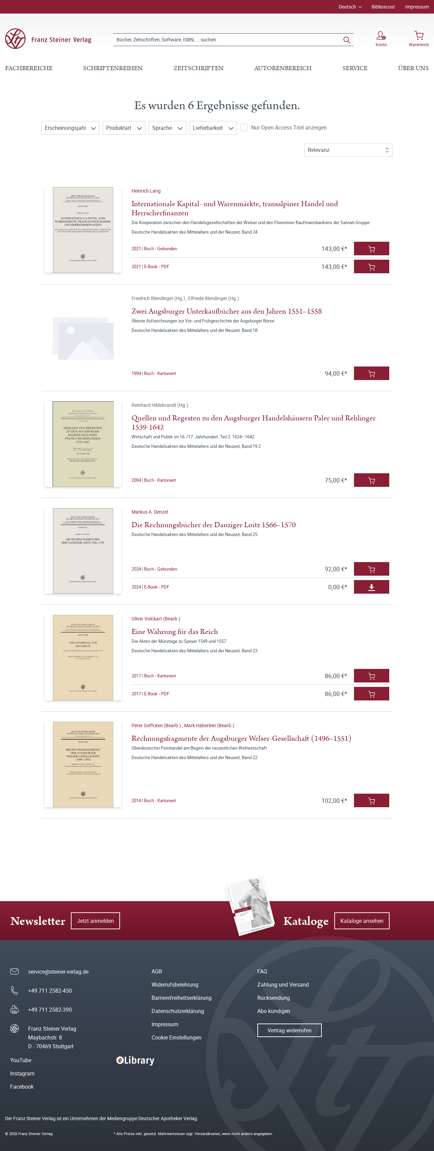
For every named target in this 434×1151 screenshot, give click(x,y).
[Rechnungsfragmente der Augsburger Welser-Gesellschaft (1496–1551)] (83, 764)
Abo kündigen (273, 1011)
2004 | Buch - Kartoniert (154, 480)
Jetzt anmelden (95, 921)
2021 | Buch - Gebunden (154, 248)
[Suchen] (347, 39)
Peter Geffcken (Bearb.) (157, 725)
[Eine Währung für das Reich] (83, 657)
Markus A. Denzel (150, 512)
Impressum (417, 6)
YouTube (20, 1060)
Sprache (162, 128)
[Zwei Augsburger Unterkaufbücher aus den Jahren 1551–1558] (83, 337)
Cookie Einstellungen (176, 1037)
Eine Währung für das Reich (175, 631)
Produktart (119, 128)
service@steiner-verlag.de (58, 971)
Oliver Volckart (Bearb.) (156, 618)
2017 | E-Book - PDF (150, 694)
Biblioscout (383, 6)
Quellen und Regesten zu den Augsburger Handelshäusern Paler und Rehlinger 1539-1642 (254, 423)
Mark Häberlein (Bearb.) (209, 725)
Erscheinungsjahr (66, 128)
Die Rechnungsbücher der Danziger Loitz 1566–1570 (214, 525)
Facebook (22, 1086)
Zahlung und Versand (283, 984)
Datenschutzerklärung (178, 1011)
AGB (157, 971)
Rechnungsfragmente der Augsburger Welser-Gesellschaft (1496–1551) (242, 738)
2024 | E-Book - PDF (150, 587)
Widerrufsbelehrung (175, 984)
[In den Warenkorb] (371, 248)
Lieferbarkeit (208, 128)
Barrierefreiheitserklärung (182, 997)
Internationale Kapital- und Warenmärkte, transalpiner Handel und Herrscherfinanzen (235, 208)
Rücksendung (273, 997)
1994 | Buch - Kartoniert (154, 373)
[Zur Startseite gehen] (48, 39)
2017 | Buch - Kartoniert (154, 676)
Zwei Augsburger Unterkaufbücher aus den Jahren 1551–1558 (227, 311)
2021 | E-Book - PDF (150, 266)
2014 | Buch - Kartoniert (154, 800)
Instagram (22, 1073)
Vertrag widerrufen (290, 1030)
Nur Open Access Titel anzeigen (289, 127)
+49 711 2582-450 (50, 990)
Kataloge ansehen (361, 921)
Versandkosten (207, 1133)
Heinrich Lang (146, 190)
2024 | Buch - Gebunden (154, 569)
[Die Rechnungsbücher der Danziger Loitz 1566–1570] (83, 551)
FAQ (262, 971)
